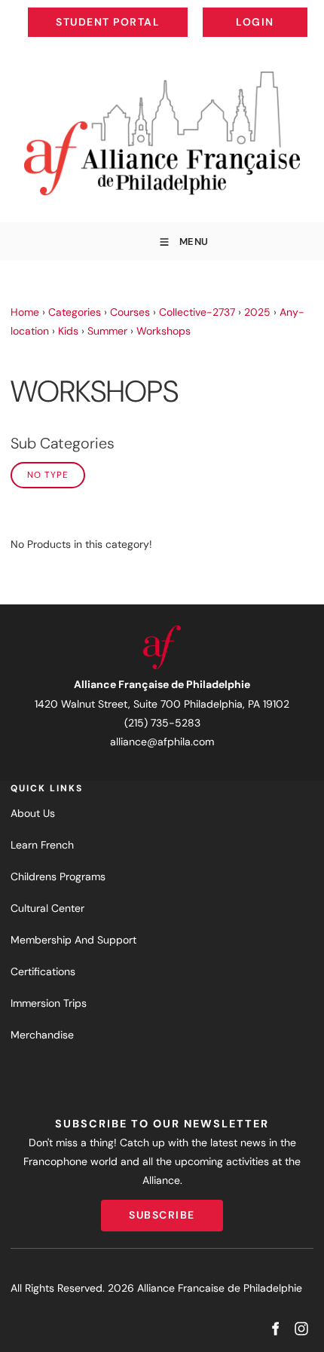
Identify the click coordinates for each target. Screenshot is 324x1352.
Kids (68, 331)
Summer (107, 331)
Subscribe (162, 1209)
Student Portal (142, 10)
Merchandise (42, 1035)
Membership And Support (73, 940)
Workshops (163, 331)
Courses (130, 312)
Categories (74, 312)
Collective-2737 (197, 312)
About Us (33, 813)
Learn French (42, 845)
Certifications (43, 971)
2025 (257, 312)
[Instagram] (301, 1329)
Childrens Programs (58, 876)
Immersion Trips (49, 1003)
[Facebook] (274, 1329)
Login (294, 10)
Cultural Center (47, 908)
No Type (48, 475)
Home (25, 312)
